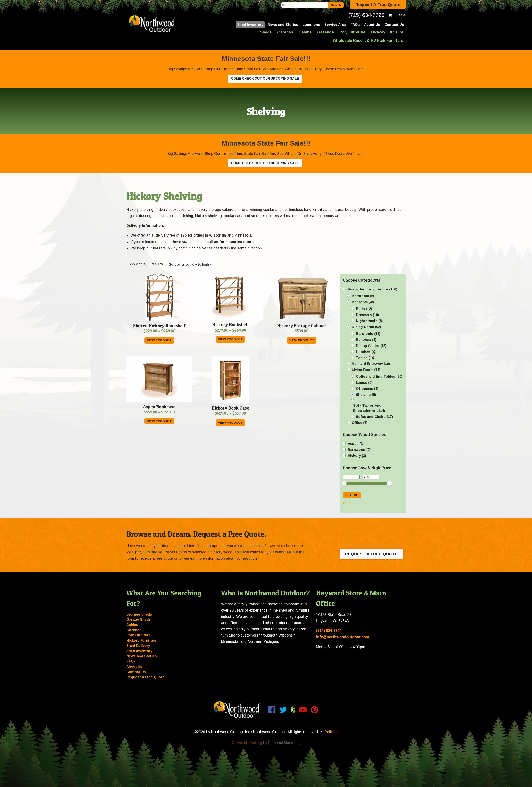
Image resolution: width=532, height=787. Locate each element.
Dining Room (366, 327)
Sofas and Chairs (374, 417)
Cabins (305, 32)
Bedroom (363, 302)
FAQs (355, 25)
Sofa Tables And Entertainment (369, 408)
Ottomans (367, 389)
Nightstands (369, 321)
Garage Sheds (138, 620)
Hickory (357, 456)
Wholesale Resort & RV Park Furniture (368, 40)
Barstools (368, 334)
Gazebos (325, 32)
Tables (365, 358)
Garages (285, 32)
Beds (364, 309)
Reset (348, 503)
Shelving (366, 395)
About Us (372, 25)
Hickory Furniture (387, 32)
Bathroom (363, 296)
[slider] (344, 483)
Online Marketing (247, 743)
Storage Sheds (139, 614)
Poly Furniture (352, 32)
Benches (366, 340)
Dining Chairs (371, 346)
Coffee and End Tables (379, 377)
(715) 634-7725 (366, 15)
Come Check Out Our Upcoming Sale (265, 78)
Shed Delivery (138, 646)
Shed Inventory (250, 25)
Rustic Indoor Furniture (372, 289)
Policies (331, 732)
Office (359, 423)
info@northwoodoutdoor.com (342, 637)
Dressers (367, 315)
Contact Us (394, 25)
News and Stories (283, 25)
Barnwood (359, 450)
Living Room (366, 370)
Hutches (366, 352)
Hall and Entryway (371, 364)
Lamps (364, 383)
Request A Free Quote (377, 4)
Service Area (335, 25)
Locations (311, 25)
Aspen (356, 444)
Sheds (266, 32)
